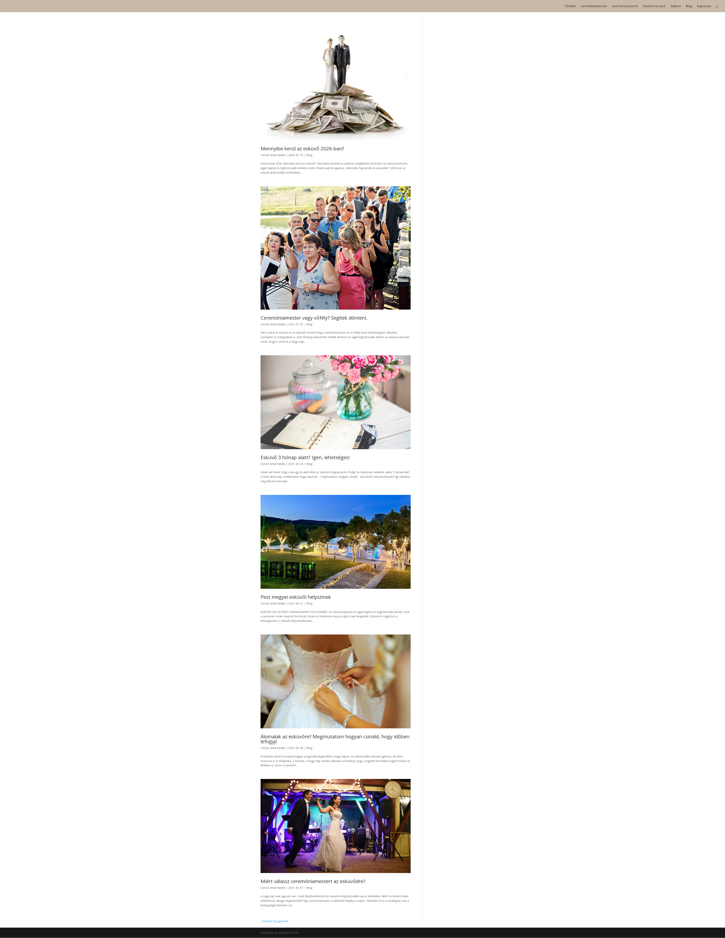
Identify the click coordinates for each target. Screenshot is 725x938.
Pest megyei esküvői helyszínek (296, 596)
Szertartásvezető (625, 6)
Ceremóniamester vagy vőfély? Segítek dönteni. (314, 317)
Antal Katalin (277, 155)
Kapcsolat (704, 6)
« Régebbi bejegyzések (274, 921)
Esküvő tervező (654, 6)
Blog (689, 6)
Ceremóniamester (593, 6)
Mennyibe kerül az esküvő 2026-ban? (302, 148)
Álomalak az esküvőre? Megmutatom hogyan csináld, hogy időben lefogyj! (335, 739)
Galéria (675, 6)
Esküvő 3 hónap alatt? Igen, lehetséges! (305, 457)
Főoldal (570, 6)
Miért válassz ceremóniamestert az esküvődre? (313, 881)
